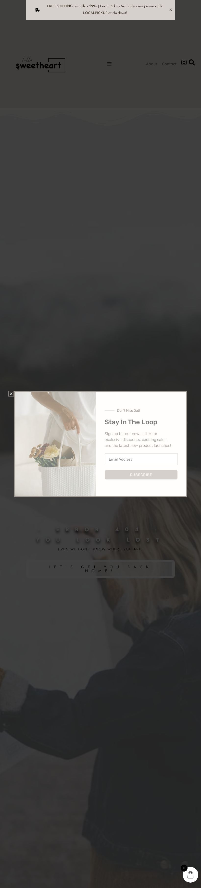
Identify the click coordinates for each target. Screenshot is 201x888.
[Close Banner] (170, 10)
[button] (11, 394)
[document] (100, 444)
